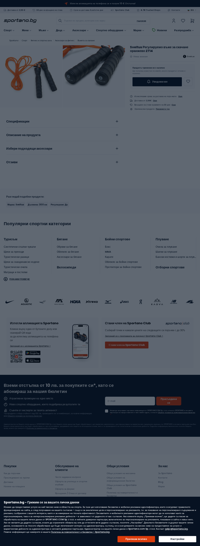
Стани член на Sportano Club (127, 345)
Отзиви (12, 162)
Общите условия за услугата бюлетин (25, 416)
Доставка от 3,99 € (16, 10)
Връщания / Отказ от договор (70, 493)
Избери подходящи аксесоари (29, 149)
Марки (137, 30)
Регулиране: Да (59, 204)
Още (180, 96)
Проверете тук (163, 109)
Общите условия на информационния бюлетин (176, 412)
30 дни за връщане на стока (49, 10)
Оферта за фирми (64, 488)
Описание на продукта (23, 135)
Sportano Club (122, 10)
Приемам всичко (136, 539)
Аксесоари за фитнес (64, 40)
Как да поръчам (12, 473)
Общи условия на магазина (121, 473)
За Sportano (165, 473)
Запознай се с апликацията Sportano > (30, 346)
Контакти (176, 10)
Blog (160, 482)
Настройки (177, 539)
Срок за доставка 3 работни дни (88, 10)
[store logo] (20, 20)
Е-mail (111, 401)
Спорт (25, 40)
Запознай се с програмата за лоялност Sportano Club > (134, 336)
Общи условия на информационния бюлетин (121, 479)
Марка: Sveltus (16, 204)
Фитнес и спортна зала (41, 40)
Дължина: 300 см (37, 204)
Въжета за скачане (86, 40)
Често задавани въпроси (68, 477)
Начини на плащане (14, 486)
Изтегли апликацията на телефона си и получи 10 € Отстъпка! (102, 3)
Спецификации (17, 122)
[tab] (62, 120)
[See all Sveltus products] (188, 56)
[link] (173, 20)
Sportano (13, 40)
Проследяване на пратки (17, 477)
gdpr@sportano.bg (176, 528)
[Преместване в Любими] (188, 81)
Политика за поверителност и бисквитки (42, 428)
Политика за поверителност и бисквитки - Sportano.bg (80, 532)
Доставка (8, 482)
